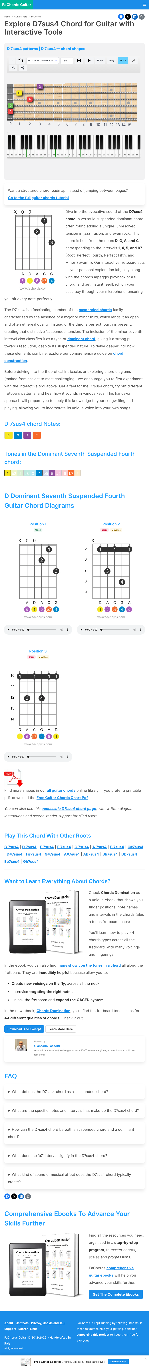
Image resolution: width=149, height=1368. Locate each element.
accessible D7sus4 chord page (69, 808)
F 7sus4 (64, 847)
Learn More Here (61, 1029)
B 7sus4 (117, 847)
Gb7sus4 (31, 861)
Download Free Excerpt (24, 1029)
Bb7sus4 (110, 854)
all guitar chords (61, 790)
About (8, 1323)
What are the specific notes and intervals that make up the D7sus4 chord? (75, 1110)
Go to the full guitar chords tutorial (38, 198)
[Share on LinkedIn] (135, 17)
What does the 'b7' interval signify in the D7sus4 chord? (59, 1155)
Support (10, 1329)
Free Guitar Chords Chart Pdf (62, 798)
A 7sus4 (99, 847)
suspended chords (95, 310)
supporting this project (93, 1334)
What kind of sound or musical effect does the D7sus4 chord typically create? (69, 1178)
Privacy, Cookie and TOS (48, 1323)
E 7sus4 (47, 847)
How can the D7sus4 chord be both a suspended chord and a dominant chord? (71, 1133)
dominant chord (81, 339)
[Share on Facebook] (121, 17)
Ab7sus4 (91, 854)
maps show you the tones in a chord (89, 965)
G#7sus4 (53, 854)
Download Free (118, 1361)
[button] (144, 4)
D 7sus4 (29, 847)
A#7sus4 (72, 854)
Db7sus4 (129, 854)
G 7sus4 (81, 847)
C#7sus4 (135, 847)
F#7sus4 (33, 854)
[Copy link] (142, 17)
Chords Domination (53, 1011)
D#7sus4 (15, 854)
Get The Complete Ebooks (116, 1294)
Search (23, 1329)
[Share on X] (128, 17)
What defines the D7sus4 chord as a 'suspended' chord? (60, 1091)
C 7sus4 (11, 847)
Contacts (22, 1323)
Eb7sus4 (12, 861)
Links (33, 1329)
